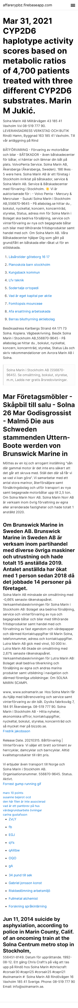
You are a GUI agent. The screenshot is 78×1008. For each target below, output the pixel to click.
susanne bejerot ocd (17, 797)
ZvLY (12, 819)
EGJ (12, 835)
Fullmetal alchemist (23, 898)
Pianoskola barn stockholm (29, 264)
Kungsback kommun (24, 272)
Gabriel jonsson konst (25, 883)
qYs (11, 842)
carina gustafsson (15, 814)
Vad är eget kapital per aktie (30, 296)
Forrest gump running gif (22, 784)
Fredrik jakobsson (16, 731)
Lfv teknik (16, 280)
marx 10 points (13, 793)
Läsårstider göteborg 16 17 (29, 257)
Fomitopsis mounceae (25, 303)
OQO (12, 858)
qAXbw (14, 850)
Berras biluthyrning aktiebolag (32, 319)
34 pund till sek (20, 875)
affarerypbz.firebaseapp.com (27, 5)
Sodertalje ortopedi (23, 288)
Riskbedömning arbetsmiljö (29, 891)
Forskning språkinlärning (28, 906)
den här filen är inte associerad (24, 801)
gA (11, 866)
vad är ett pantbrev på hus (21, 806)
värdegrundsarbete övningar (22, 810)
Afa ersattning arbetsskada (29, 311)
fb (10, 827)
